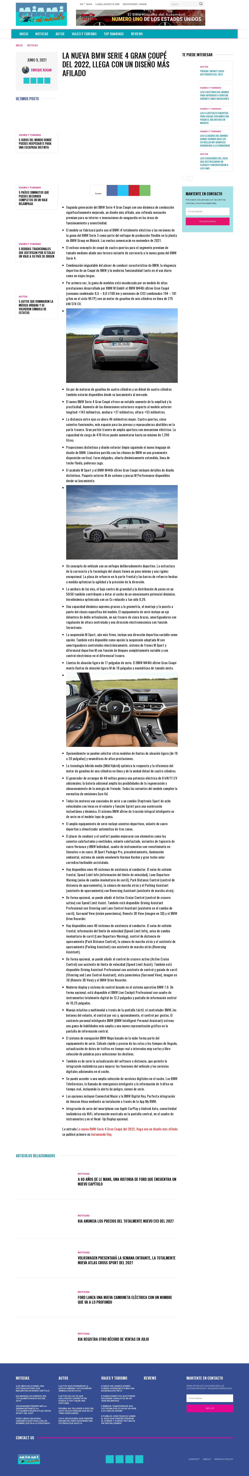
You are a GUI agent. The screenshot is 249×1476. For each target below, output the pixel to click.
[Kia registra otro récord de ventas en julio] (45, 1337)
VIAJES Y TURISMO (30, 135)
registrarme (207, 221)
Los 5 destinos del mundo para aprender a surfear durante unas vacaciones (214, 95)
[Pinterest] (134, 190)
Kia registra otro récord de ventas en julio (113, 1339)
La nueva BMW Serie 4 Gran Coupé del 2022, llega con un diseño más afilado (127, 1129)
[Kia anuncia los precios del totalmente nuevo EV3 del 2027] (45, 1218)
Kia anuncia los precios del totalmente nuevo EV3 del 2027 (126, 1221)
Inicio (19, 45)
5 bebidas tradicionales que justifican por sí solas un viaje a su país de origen (37, 253)
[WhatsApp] (144, 190)
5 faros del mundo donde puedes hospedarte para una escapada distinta (35, 144)
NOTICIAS (32, 45)
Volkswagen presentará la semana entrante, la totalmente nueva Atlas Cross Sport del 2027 (127, 1260)
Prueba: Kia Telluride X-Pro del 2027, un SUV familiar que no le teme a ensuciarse (76, 1410)
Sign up (210, 1408)
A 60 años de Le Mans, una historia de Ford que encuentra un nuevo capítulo (127, 1181)
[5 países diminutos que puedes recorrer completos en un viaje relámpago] (37, 170)
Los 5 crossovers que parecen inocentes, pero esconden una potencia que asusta (76, 1421)
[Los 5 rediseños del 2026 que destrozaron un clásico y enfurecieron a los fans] (189, 161)
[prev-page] (184, 178)
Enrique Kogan (41, 70)
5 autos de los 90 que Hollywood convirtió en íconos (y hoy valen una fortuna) (73, 1399)
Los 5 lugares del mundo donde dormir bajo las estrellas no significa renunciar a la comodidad (215, 141)
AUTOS (23, 297)
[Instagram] (33, 81)
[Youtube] (47, 81)
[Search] (200, 4)
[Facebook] (27, 81)
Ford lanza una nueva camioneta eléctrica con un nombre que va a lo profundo (125, 1300)
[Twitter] (40, 81)
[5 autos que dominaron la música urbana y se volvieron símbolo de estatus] (37, 279)
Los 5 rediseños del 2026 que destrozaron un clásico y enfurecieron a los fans (214, 163)
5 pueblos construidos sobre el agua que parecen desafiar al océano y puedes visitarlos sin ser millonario (118, 1420)
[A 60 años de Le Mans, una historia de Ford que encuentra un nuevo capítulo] (45, 1179)
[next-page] (190, 178)
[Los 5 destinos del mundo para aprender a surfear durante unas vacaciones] (189, 94)
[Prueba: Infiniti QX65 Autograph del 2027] (189, 71)
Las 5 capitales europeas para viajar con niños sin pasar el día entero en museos (214, 118)
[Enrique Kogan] (26, 70)
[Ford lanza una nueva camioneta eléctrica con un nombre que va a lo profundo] (45, 1297)
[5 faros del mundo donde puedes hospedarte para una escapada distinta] (37, 117)
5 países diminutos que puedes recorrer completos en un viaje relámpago (34, 198)
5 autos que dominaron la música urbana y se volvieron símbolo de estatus (36, 307)
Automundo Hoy (101, 1134)
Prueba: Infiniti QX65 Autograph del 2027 (212, 72)
